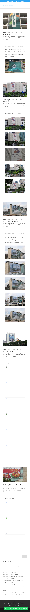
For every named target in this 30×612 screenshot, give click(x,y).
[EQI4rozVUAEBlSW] (15, 145)
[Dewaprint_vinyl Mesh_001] (15, 177)
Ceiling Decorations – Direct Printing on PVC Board (13, 580)
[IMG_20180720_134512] (15, 72)
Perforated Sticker (20, 354)
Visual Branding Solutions (9, 356)
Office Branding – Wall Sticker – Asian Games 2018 (13, 576)
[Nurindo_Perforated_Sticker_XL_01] (15, 458)
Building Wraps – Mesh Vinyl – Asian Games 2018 (12, 563)
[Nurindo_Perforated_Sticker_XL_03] (15, 442)
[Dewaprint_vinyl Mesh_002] (15, 130)
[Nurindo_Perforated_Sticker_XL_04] (15, 411)
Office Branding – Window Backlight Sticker (11, 570)
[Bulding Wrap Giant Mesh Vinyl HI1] (15, 259)
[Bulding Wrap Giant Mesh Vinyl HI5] (15, 290)
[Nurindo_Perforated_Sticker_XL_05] (15, 379)
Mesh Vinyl (12, 37)
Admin (6, 36)
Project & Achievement (10, 603)
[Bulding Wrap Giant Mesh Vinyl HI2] (15, 321)
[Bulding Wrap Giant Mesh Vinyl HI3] (15, 274)
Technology (21, 603)
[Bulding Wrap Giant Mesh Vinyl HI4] (15, 306)
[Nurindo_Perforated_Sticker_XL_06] (15, 395)
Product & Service (16, 602)
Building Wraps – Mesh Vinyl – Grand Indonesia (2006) (14, 592)
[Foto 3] (15, 161)
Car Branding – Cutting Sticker (9, 578)
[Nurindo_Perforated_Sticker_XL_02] (15, 426)
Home (8, 602)
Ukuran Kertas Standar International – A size (12, 568)
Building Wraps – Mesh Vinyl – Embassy (11, 566)
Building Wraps (21, 36)
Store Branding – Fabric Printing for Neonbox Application (14, 586)
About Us (11, 605)
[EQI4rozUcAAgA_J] (15, 192)
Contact (17, 605)
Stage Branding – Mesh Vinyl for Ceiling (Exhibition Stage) (14, 594)
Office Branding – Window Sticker (9, 572)
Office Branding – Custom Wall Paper (10, 574)
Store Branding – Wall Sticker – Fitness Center (12, 582)
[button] (16, 608)
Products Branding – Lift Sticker (9, 584)
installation (6, 37)
